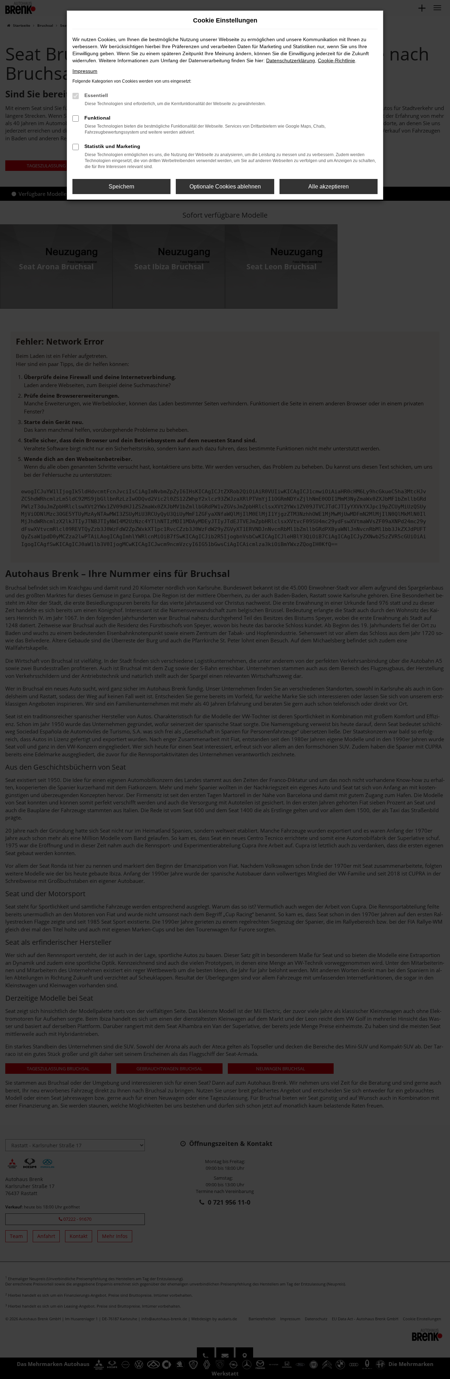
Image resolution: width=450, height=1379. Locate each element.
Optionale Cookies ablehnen (225, 187)
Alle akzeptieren (328, 187)
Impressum (84, 71)
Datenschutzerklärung (290, 60)
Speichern (121, 187)
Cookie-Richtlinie (336, 60)
